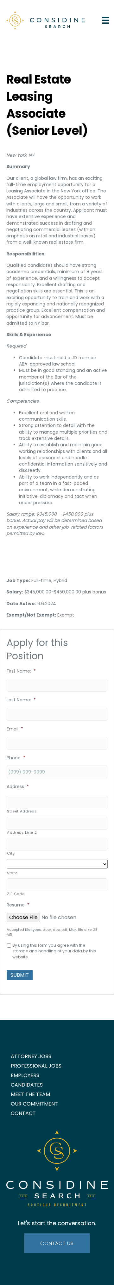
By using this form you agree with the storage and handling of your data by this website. (54, 951)
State (12, 872)
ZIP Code (15, 893)
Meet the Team (30, 1094)
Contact (23, 1113)
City (11, 853)
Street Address (22, 811)
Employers (25, 1075)
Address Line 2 (22, 832)
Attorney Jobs (31, 1056)
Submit (19, 975)
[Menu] (105, 20)
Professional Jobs (36, 1065)
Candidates (27, 1084)
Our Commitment (34, 1103)
